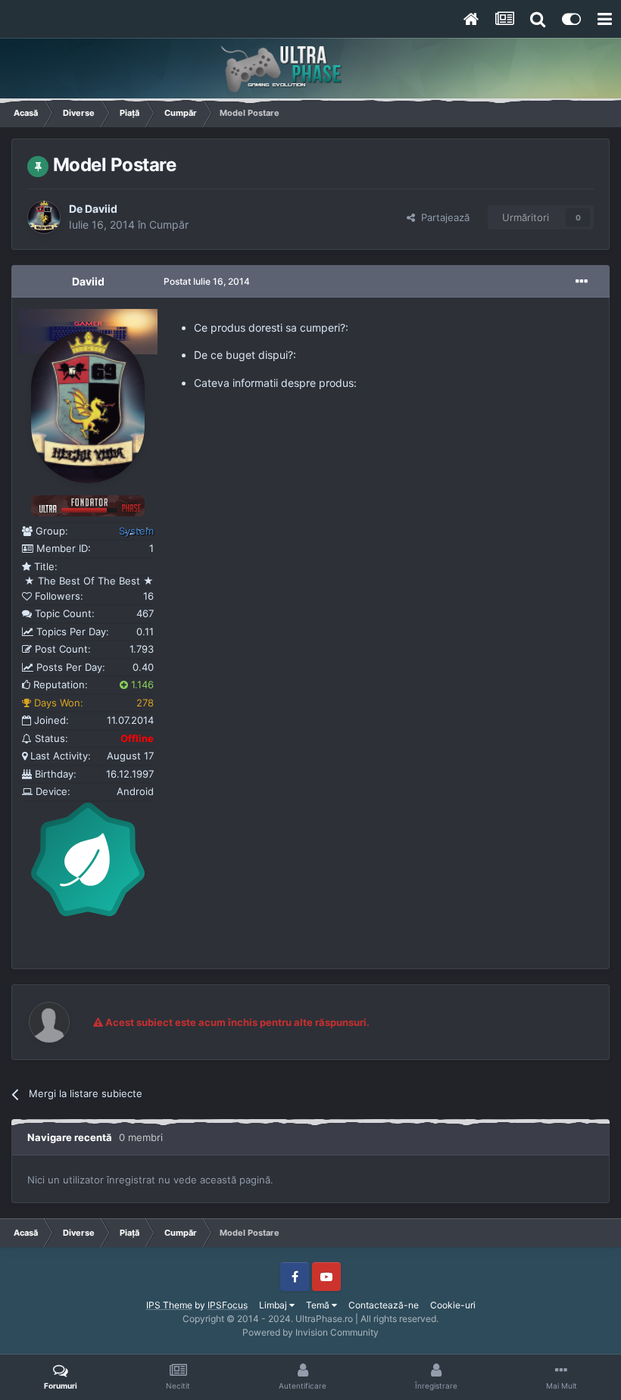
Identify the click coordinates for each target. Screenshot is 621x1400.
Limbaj (274, 1305)
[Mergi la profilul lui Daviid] (44, 217)
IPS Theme (169, 1305)
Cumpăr (169, 224)
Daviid (101, 208)
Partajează (442, 217)
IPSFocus (228, 1305)
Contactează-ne (383, 1305)
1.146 (141, 684)
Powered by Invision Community (310, 1332)
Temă (319, 1305)
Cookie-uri (453, 1305)
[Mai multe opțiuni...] (581, 282)
